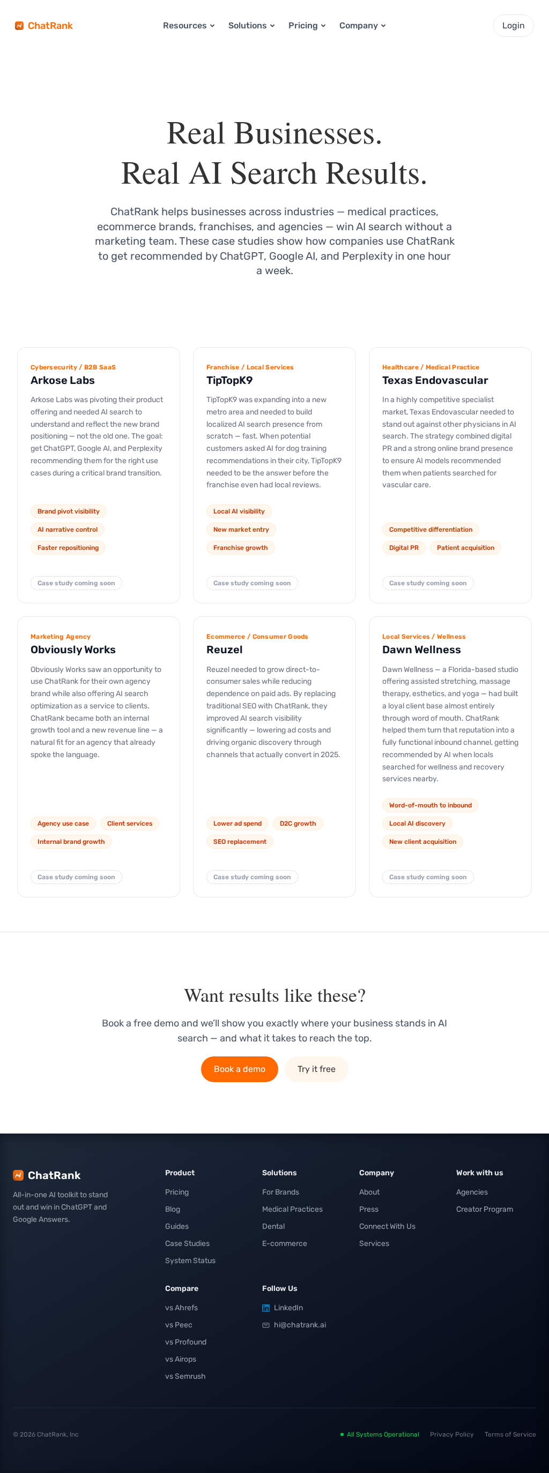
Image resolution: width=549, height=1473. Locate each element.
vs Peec (178, 1325)
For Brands (280, 1192)
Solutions (247, 25)
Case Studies (187, 1243)
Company (358, 25)
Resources (185, 25)
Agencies (472, 1192)
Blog (172, 1209)
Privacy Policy (452, 1434)
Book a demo (239, 1069)
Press (369, 1209)
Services (374, 1243)
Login (513, 25)
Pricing (177, 1192)
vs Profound (185, 1342)
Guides (177, 1226)
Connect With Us (387, 1226)
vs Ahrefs (181, 1307)
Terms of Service (510, 1434)
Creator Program (484, 1209)
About (369, 1192)
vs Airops (180, 1359)
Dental (273, 1226)
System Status (190, 1260)
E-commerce (284, 1243)
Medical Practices (292, 1209)
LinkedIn (288, 1307)
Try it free (317, 1069)
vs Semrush (185, 1376)
